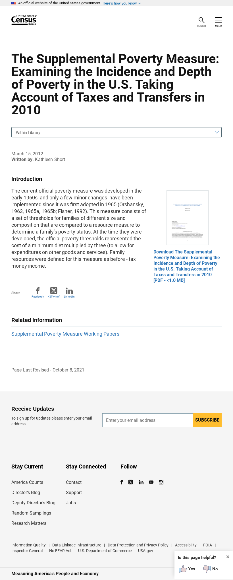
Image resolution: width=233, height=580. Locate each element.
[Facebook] (123, 482)
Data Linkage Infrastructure (76, 545)
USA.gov (145, 550)
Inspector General (27, 550)
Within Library (28, 132)
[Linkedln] (141, 482)
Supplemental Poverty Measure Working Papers (65, 334)
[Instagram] (161, 482)
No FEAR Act (60, 550)
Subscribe (207, 420)
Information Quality (28, 545)
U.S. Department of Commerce (105, 550)
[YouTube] (151, 482)
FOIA (207, 545)
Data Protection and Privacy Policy (138, 545)
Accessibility (186, 545)
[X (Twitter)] (131, 482)
